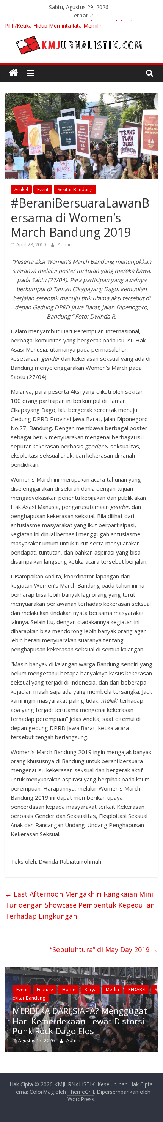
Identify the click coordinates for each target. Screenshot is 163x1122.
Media (112, 989)
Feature (45, 989)
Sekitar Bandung (75, 189)
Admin (65, 244)
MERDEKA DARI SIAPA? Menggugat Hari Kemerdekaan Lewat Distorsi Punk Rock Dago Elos (80, 1020)
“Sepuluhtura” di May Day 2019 (104, 949)
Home (68, 989)
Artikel (21, 189)
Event (43, 189)
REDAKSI (137, 989)
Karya (91, 989)
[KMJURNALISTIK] (13, 73)
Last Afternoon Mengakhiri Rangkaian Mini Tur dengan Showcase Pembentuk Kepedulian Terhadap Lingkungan (80, 905)
